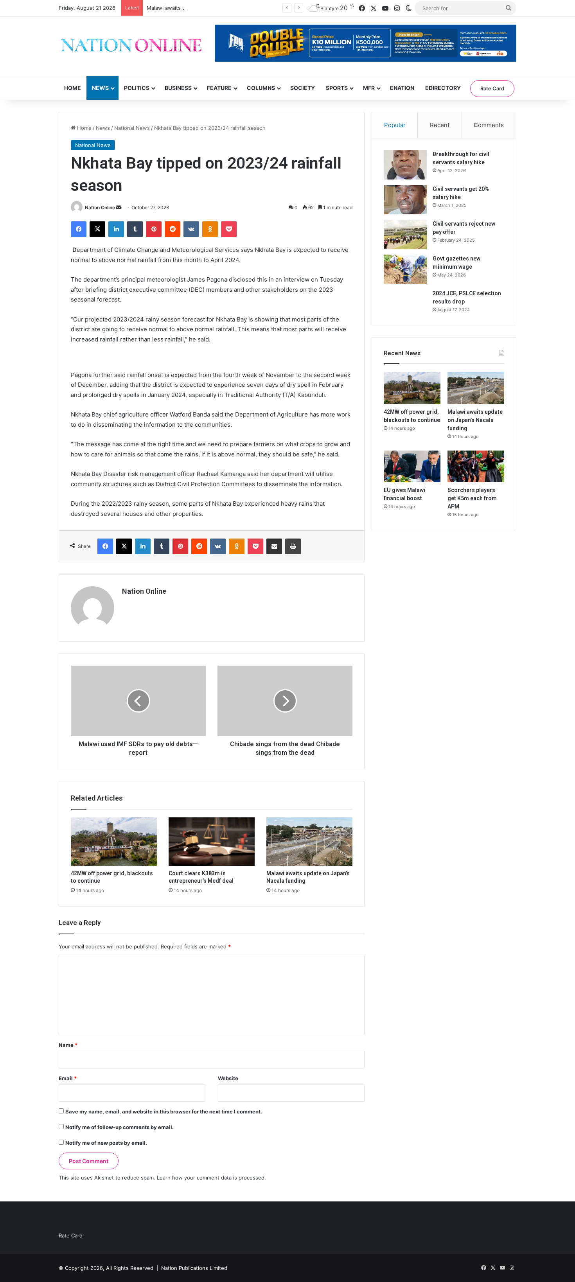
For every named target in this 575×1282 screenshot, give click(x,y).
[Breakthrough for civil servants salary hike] (405, 165)
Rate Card (492, 88)
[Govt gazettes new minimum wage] (405, 269)
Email (68, 1078)
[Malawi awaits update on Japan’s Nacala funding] (309, 841)
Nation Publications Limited (194, 1268)
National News (132, 128)
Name (68, 1045)
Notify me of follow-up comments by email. (119, 1127)
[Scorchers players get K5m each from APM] (475, 467)
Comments (489, 125)
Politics (136, 87)
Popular (395, 125)
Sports (337, 87)
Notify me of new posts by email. (106, 1143)
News (100, 87)
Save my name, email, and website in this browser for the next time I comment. (163, 1111)
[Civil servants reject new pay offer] (405, 234)
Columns (261, 87)
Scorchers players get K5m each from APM (472, 498)
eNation (402, 87)
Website (228, 1078)
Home (72, 87)
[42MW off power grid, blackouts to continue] (114, 841)
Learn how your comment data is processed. (211, 1177)
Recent (439, 125)
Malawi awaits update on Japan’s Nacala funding (205, 8)
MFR (369, 87)
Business (178, 87)
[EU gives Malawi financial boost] (412, 467)
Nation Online (100, 207)
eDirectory (443, 87)
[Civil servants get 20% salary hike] (405, 199)
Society (302, 87)
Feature (219, 87)
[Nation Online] (131, 46)
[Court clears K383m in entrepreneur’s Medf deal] (212, 841)
